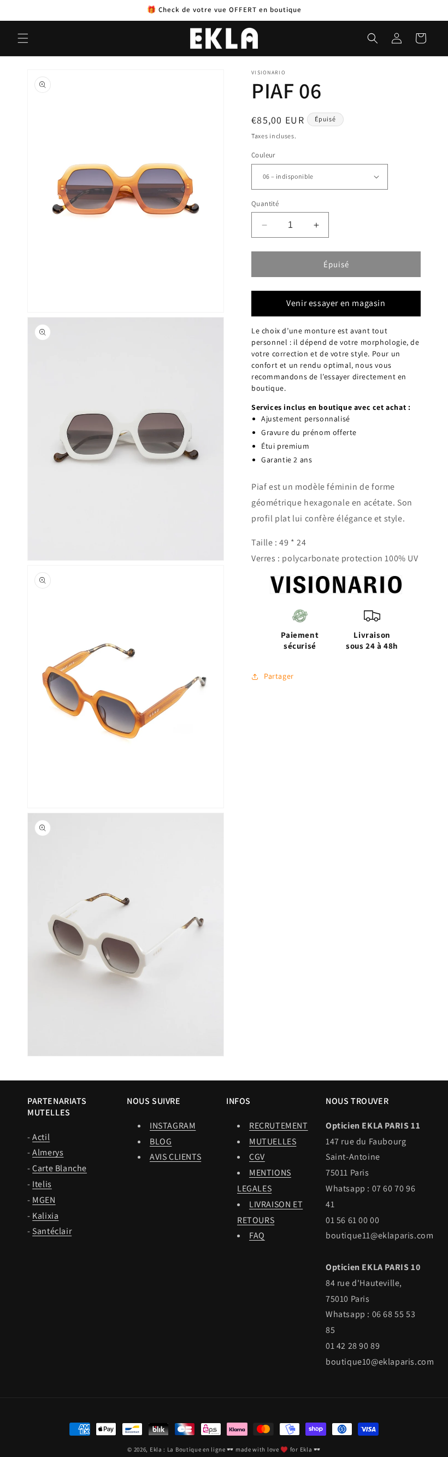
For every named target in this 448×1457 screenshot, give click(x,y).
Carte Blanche (59, 1168)
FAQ (257, 1235)
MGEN (43, 1200)
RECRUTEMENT (278, 1125)
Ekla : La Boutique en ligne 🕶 (192, 1449)
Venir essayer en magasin (335, 303)
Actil (41, 1137)
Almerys (47, 1152)
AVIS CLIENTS (175, 1156)
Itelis (42, 1184)
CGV (257, 1156)
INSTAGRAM (173, 1125)
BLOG (161, 1141)
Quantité (265, 203)
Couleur (263, 155)
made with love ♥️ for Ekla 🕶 (278, 1449)
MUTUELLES (272, 1141)
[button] (23, 38)
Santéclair (52, 1231)
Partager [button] (279, 676)
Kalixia (45, 1215)
